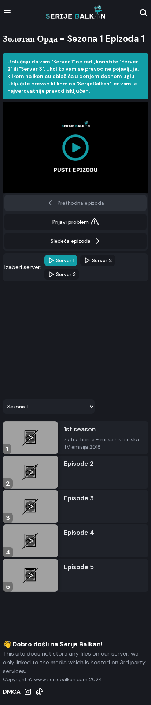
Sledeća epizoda (71, 241)
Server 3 (66, 274)
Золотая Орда (30, 38)
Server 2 (102, 260)
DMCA (12, 691)
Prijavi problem (70, 222)
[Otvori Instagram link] (27, 691)
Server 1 (65, 260)
